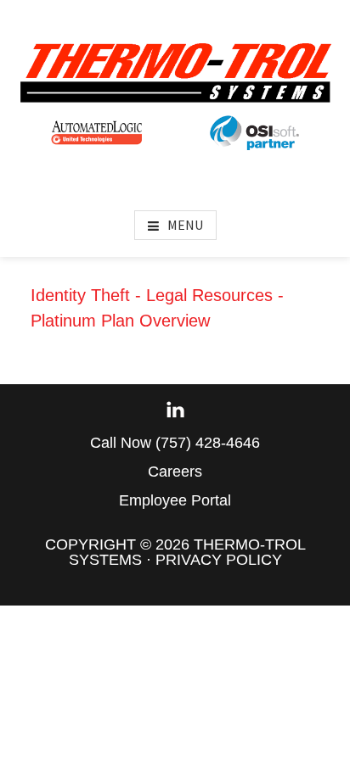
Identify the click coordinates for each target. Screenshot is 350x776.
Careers (175, 471)
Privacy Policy (218, 559)
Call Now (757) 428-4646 (175, 442)
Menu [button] (185, 224)
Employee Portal (175, 500)
